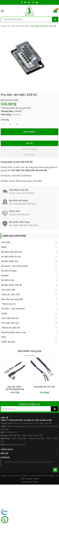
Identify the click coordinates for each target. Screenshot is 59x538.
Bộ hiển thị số (7, 280)
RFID (3, 337)
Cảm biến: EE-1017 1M (44, 387)
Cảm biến (5, 242)
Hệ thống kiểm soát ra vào (13, 332)
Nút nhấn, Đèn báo (10, 323)
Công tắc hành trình (10, 294)
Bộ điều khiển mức (10, 261)
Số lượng (5, 119)
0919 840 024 (15, 435)
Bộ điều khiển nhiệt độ (11, 285)
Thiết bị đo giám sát (10, 327)
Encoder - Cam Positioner (13, 308)
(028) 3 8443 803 (35, 435)
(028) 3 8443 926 (36, 438)
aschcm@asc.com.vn (16, 444)
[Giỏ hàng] (55, 11)
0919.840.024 (23, 214)
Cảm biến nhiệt (8, 289)
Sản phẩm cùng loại (29, 351)
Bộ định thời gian (9, 271)
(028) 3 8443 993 (19, 438)
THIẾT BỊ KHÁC (8, 342)
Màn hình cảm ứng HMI (12, 299)
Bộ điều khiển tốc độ (10, 256)
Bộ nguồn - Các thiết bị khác (14, 266)
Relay (3, 247)
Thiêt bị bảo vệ (8, 304)
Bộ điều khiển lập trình (11, 252)
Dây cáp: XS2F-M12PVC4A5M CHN (15, 388)
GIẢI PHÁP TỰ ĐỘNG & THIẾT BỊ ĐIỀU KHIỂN (28, 462)
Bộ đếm (5, 275)
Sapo (35, 482)
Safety (4, 313)
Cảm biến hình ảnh (10, 318)
